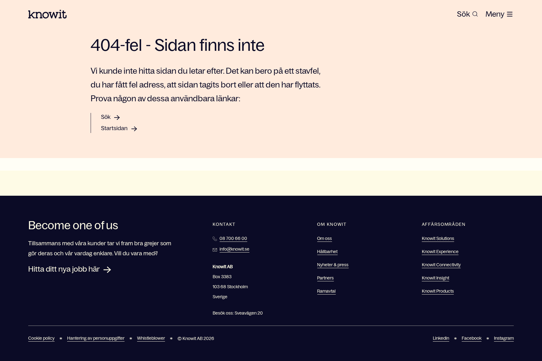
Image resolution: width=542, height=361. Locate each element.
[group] (467, 14)
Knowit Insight (435, 277)
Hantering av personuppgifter (96, 338)
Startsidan (114, 128)
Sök (105, 117)
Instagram (504, 338)
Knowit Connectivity (441, 264)
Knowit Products (438, 291)
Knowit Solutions (438, 238)
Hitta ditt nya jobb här (64, 269)
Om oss (324, 238)
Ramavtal (326, 291)
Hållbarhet (327, 251)
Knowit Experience (440, 251)
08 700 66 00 (233, 238)
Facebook (471, 338)
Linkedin (441, 338)
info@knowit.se (234, 249)
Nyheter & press (332, 264)
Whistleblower (151, 338)
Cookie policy (41, 338)
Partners (325, 277)
